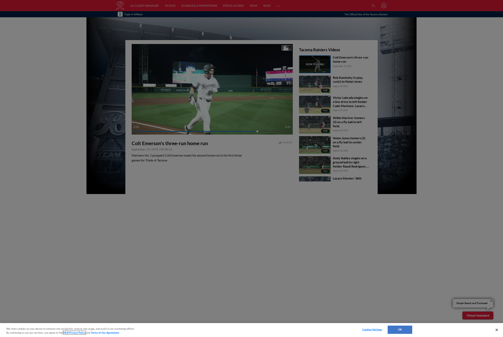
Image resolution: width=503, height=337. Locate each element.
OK (400, 329)
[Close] (496, 329)
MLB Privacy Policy (74, 332)
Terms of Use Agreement (105, 332)
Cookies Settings (372, 329)
